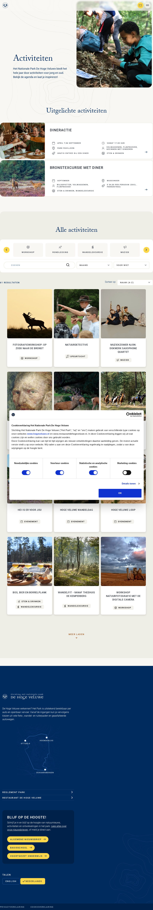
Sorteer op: (110, 281)
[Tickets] (140, 5)
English (11, 881)
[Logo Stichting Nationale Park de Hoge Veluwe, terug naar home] (5, 5)
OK (120, 493)
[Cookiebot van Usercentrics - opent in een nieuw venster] (128, 414)
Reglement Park (13, 792)
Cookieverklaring (41, 907)
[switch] (59, 472)
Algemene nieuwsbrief (26, 839)
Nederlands (34, 881)
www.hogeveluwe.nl (38, 433)
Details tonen (129, 483)
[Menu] (148, 5)
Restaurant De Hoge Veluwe (22, 798)
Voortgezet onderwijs (26, 856)
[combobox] (94, 265)
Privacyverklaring (12, 907)
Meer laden (76, 634)
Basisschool (19, 848)
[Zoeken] (67, 265)
